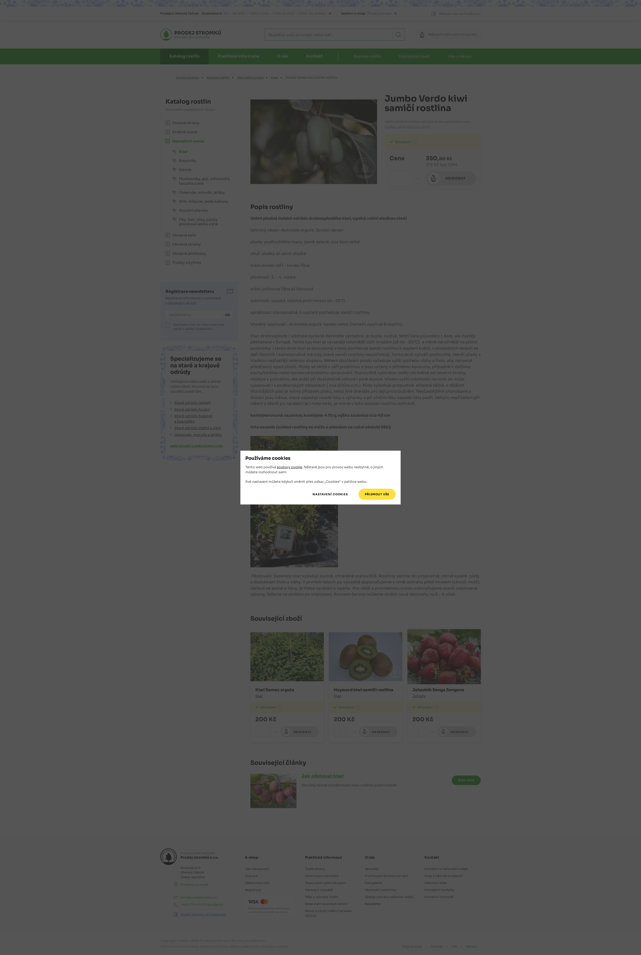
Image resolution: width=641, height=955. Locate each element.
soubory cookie (289, 467)
